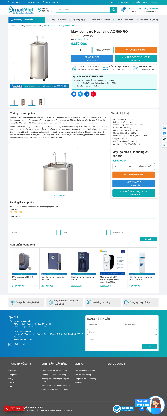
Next (66, 63)
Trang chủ (114, 2)
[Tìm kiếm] (113, 10)
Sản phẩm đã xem (58, 20)
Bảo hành (78, 383)
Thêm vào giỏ (103, 50)
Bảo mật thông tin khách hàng (53, 375)
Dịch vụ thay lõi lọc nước (84, 371)
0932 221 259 (134, 9)
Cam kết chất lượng (82, 375)
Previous (13, 63)
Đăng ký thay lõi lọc (140, 302)
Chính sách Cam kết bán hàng (54, 371)
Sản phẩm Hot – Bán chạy (85, 379)
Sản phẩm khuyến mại (149, 20)
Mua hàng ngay (137, 50)
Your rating (15, 209)
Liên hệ (154, 2)
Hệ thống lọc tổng (101, 302)
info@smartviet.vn (21, 344)
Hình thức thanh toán (101, 20)
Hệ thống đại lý (79, 20)
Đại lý (10, 379)
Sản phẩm (136, 2)
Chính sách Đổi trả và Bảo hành (54, 389)
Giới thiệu (125, 2)
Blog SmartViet (151, 9)
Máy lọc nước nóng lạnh (31, 26)
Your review (15, 216)
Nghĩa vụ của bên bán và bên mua (55, 385)
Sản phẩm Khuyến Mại (27, 302)
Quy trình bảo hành (125, 20)
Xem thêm (58, 195)
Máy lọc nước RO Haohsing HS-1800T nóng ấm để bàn (110, 279)
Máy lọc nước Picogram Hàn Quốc (66, 302)
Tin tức (145, 2)
